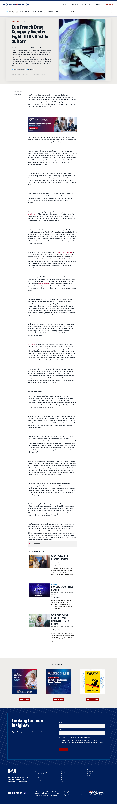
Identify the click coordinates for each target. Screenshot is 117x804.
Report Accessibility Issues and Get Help (75, 795)
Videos (63, 782)
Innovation (30, 69)
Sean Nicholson (43, 284)
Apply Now (24, 699)
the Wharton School (41, 795)
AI (15, 11)
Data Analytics (56, 597)
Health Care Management (19, 69)
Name (60, 722)
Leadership (38, 780)
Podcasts (75, 4)
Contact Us (90, 776)
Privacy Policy (68, 792)
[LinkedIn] (17, 793)
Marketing (37, 778)
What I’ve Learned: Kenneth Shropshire (60, 557)
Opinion (98, 4)
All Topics (37, 782)
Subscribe (109, 4)
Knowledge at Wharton (44, 792)
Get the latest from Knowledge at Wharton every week (78, 740)
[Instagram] (25, 793)
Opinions (63, 776)
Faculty (63, 772)
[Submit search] (112, 11)
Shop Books (90, 774)
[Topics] (7, 11)
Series (62, 774)
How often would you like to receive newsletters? (75, 737)
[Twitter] (9, 793)
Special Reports (86, 4)
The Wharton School (92, 772)
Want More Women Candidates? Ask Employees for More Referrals (60, 619)
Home (13, 21)
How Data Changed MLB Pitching (62, 588)
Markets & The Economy (38, 11)
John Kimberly (32, 214)
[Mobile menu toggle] (3, 11)
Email (60, 730)
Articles (65, 4)
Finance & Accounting (24, 11)
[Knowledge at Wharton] (15, 4)
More (57, 11)
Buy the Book (92, 699)
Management (50, 11)
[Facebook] (13, 793)
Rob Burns (31, 344)
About (88, 770)
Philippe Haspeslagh (65, 252)
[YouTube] (21, 793)
